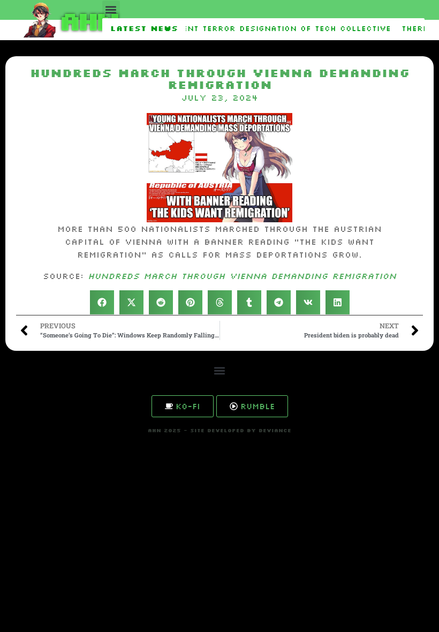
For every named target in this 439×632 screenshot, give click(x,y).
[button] (111, 9)
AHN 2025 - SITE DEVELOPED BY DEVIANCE (219, 430)
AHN (87, 20)
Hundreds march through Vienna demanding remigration (242, 275)
